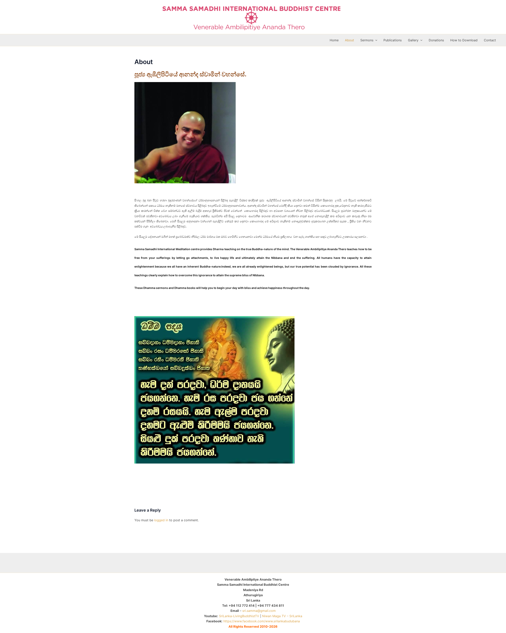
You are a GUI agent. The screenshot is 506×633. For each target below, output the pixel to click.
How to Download (464, 40)
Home (334, 40)
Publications (392, 40)
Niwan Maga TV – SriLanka (282, 616)
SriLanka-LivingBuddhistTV (238, 616)
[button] (375, 40)
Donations (436, 40)
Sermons (366, 40)
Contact (490, 40)
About (349, 40)
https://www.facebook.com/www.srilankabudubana (261, 621)
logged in (161, 520)
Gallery (413, 40)
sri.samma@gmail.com (259, 611)
